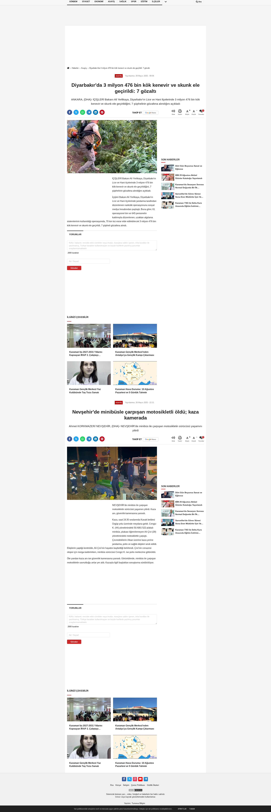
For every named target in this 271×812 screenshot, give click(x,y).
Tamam (192, 809)
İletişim (126, 785)
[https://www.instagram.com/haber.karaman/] (135, 779)
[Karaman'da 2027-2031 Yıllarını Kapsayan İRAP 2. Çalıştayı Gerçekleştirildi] (89, 336)
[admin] (146, 779)
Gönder (74, 268)
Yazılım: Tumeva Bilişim (134, 803)
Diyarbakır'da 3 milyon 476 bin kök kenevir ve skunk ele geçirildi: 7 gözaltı (119, 68)
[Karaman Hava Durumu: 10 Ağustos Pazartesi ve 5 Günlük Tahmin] (135, 373)
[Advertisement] (135, 46)
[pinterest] (102, 112)
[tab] (75, 234)
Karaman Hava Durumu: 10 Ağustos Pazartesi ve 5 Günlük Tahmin (134, 391)
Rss (112, 785)
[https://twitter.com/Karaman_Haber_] (129, 779)
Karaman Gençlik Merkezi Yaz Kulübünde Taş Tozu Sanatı (85, 391)
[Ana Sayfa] (68, 68)
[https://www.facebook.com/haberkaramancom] (124, 779)
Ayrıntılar (182, 809)
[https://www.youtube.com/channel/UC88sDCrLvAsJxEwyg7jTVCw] (140, 779)
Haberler (75, 68)
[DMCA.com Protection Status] (135, 790)
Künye (118, 785)
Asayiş (84, 68)
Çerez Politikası (138, 785)
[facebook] (69, 112)
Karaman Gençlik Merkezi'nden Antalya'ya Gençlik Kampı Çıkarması (134, 353)
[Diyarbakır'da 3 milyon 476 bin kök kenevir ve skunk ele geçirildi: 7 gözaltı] (112, 146)
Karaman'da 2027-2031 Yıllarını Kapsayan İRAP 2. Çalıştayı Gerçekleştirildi (85, 354)
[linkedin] (95, 112)
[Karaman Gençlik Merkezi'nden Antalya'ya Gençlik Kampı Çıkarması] (135, 336)
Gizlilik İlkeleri (153, 785)
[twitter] (76, 112)
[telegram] (89, 112)
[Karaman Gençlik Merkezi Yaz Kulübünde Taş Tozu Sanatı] (89, 373)
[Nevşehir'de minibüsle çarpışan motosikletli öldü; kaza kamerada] (112, 473)
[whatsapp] (82, 112)
